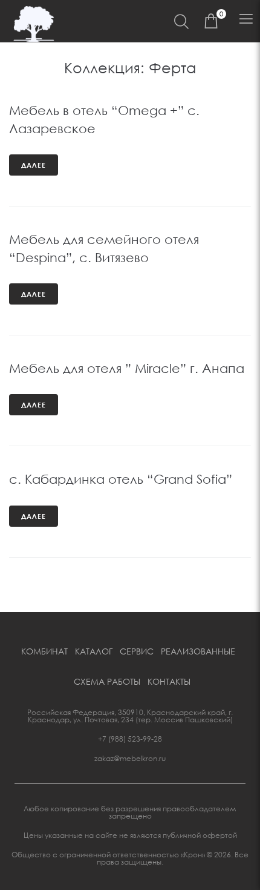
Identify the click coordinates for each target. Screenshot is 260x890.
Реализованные (198, 651)
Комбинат (44, 651)
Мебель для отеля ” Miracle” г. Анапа (126, 368)
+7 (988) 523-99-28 (130, 738)
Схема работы (107, 681)
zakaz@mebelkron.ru (130, 758)
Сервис (137, 651)
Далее (33, 165)
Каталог (93, 651)
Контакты (169, 681)
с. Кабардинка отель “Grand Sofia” (120, 479)
